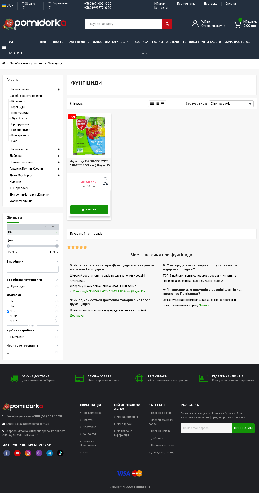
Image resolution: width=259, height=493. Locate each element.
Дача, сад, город (162, 452)
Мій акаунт (161, 3)
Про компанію (186, 3)
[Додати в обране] (105, 179)
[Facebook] (6, 453)
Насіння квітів (160, 431)
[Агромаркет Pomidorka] (34, 24)
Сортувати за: (196, 103)
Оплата (231, 3)
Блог (86, 452)
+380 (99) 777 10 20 (97, 8)
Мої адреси (124, 424)
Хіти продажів (220, 103)
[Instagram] (28, 453)
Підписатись (244, 428)
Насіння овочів (161, 413)
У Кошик (89, 209)
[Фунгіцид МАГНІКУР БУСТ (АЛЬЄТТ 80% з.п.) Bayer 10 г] (89, 135)
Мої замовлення (127, 417)
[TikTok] (60, 453)
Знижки (204, 305)
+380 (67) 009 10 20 (97, 3)
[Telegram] (49, 453)
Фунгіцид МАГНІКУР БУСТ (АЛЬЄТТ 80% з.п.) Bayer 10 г (89, 165)
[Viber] (39, 453)
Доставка (210, 3)
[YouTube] (17, 453)
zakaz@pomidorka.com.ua (32, 424)
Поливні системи (162, 445)
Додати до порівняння (106, 184)
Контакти (161, 8)
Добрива (157, 438)
